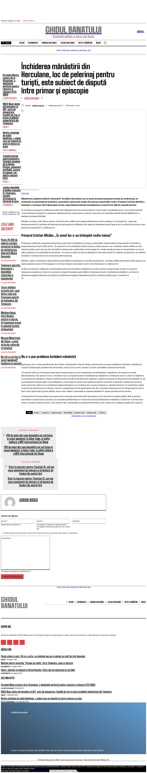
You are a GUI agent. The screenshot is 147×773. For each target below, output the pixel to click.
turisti (102, 412)
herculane (56, 412)
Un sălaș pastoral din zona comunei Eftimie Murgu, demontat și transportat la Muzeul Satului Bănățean (124, 468)
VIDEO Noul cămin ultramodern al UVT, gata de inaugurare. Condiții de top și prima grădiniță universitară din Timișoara (11, 113)
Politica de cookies (69, 771)
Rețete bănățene (10, 150)
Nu (60, 771)
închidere (68, 412)
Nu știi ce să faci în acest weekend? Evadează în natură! (11, 360)
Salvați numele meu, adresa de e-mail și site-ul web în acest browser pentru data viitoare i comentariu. (40, 533)
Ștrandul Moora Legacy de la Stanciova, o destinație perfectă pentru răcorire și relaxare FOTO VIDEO (11, 85)
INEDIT (6, 127)
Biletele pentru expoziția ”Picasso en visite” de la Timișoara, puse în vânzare (37, 663)
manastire (80, 412)
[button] (105, 42)
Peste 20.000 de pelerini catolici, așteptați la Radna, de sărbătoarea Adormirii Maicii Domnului (11, 248)
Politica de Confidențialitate (39, 771)
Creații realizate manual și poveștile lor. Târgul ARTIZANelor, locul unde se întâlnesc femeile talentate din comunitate (125, 479)
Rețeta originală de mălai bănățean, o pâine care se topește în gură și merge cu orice (12, 139)
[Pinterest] (125, 105)
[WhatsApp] (134, 105)
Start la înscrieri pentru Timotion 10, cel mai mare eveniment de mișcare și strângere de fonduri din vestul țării (30, 482)
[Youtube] (22, 642)
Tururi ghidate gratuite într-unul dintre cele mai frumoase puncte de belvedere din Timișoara (10, 296)
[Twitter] (117, 105)
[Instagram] (9, 642)
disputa (45, 412)
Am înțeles (54, 771)
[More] (142, 105)
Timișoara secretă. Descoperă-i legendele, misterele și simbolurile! (11, 272)
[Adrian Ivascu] (23, 105)
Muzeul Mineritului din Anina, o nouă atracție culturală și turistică (10, 343)
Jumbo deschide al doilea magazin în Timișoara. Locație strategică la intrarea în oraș (12, 194)
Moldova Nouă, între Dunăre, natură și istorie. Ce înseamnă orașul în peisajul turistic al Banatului (11, 321)
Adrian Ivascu (38, 106)
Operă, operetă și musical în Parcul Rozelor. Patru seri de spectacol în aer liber (38, 670)
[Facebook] (109, 105)
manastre (91, 412)
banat (37, 412)
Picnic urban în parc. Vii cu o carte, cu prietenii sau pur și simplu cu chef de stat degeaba (43, 656)
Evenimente (8, 205)
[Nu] (77, 771)
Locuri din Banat (10, 98)
